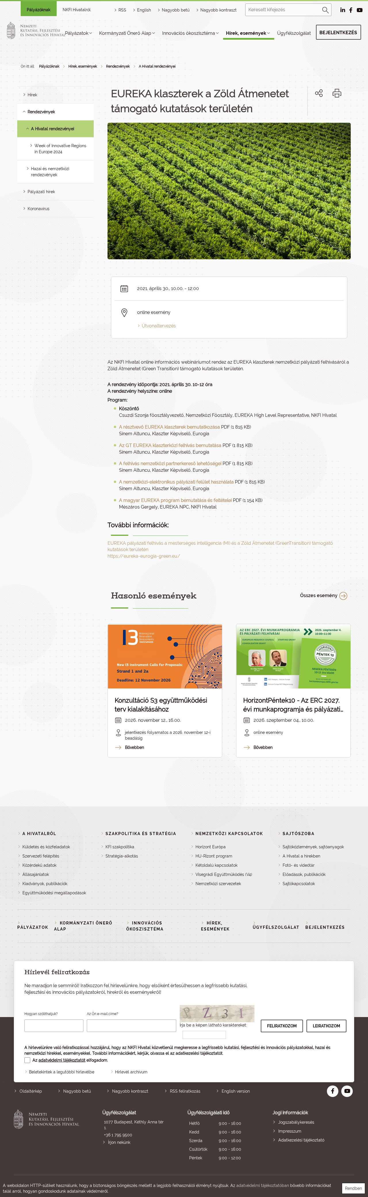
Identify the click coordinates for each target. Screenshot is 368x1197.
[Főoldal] (43, 30)
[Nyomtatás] (337, 93)
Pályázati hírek (41, 191)
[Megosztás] (319, 93)
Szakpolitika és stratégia (141, 833)
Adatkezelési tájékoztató (301, 1140)
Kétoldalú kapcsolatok (216, 865)
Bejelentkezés (338, 32)
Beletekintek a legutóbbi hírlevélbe (61, 1072)
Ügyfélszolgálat (294, 33)
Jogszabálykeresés (296, 1122)
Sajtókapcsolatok (299, 883)
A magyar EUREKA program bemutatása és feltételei (175, 500)
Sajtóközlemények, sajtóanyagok (313, 847)
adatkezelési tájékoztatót (199, 1053)
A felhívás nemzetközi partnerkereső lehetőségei (170, 463)
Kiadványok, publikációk (44, 883)
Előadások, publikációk (304, 874)
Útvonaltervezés (159, 326)
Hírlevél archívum (131, 1072)
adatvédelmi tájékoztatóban (262, 1185)
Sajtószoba (299, 833)
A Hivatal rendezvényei (157, 66)
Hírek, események (246, 33)
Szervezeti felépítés (40, 856)
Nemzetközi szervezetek (218, 883)
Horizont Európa (210, 847)
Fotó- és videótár (299, 865)
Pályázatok (76, 33)
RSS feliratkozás (185, 1091)
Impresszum (289, 1131)
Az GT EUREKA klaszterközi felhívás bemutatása (170, 445)
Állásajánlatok (35, 874)
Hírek (32, 95)
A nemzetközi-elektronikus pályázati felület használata (176, 482)
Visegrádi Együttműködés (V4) (223, 874)
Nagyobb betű (77, 1091)
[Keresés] (325, 9)
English (144, 10)
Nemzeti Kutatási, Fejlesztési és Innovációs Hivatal (48, 1136)
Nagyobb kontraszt (218, 10)
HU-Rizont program (213, 856)
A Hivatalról (39, 833)
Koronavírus (38, 208)
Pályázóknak (38, 9)
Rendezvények (118, 66)
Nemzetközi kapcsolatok (229, 833)
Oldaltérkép (31, 1091)
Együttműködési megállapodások (54, 893)
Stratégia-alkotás (122, 856)
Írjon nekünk (119, 1142)
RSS (122, 10)
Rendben (353, 1188)
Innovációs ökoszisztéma (188, 33)
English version (236, 1091)
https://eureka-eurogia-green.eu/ (144, 556)
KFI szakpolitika (120, 847)
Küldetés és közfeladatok (46, 847)
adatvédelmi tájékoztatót (62, 1060)
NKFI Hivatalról (77, 9)
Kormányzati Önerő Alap (125, 33)
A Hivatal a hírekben (301, 856)
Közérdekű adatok (39, 865)
